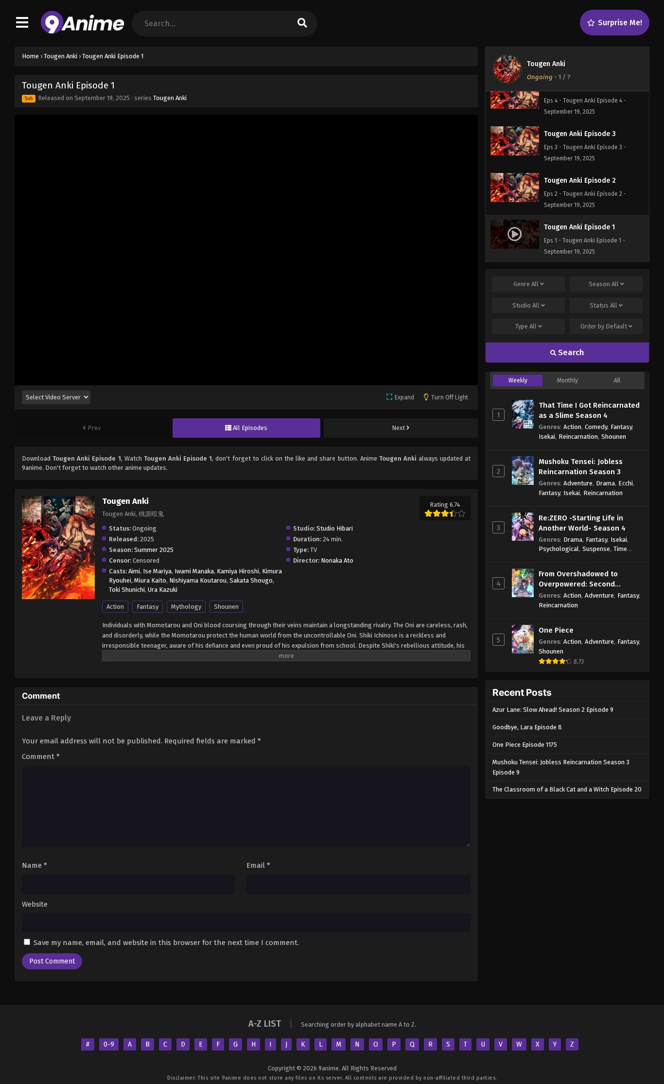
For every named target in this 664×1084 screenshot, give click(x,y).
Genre (526, 284)
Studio (526, 305)
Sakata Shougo (251, 580)
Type (526, 326)
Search (570, 352)
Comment (41, 756)
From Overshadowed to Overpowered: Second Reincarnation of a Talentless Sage (590, 579)
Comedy (596, 426)
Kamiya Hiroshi (238, 571)
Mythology (186, 606)
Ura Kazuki (162, 589)
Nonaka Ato (337, 560)
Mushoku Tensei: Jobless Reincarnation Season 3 (581, 466)
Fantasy (147, 606)
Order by (603, 326)
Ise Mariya (157, 571)
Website (35, 904)
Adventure (578, 483)
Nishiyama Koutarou (198, 580)
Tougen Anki (170, 98)
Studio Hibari (334, 528)
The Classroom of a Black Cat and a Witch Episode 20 (567, 789)
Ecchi (625, 483)
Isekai (547, 436)
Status (603, 305)
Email (258, 865)
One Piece (556, 630)
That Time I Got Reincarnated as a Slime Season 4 (589, 410)
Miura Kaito (150, 580)
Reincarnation (578, 436)
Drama (605, 483)
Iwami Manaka (194, 571)
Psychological (559, 548)
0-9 (109, 1044)
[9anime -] (82, 31)
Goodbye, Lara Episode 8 (527, 727)
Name (34, 865)
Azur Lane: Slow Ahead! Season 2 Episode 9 (552, 709)
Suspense (596, 548)
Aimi (134, 571)
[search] (302, 23)
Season (604, 284)
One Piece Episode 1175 (524, 744)
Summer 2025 (154, 549)
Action (115, 606)
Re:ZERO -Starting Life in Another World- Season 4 (582, 523)
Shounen (226, 606)
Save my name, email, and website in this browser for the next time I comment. (166, 942)
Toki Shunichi (127, 589)
